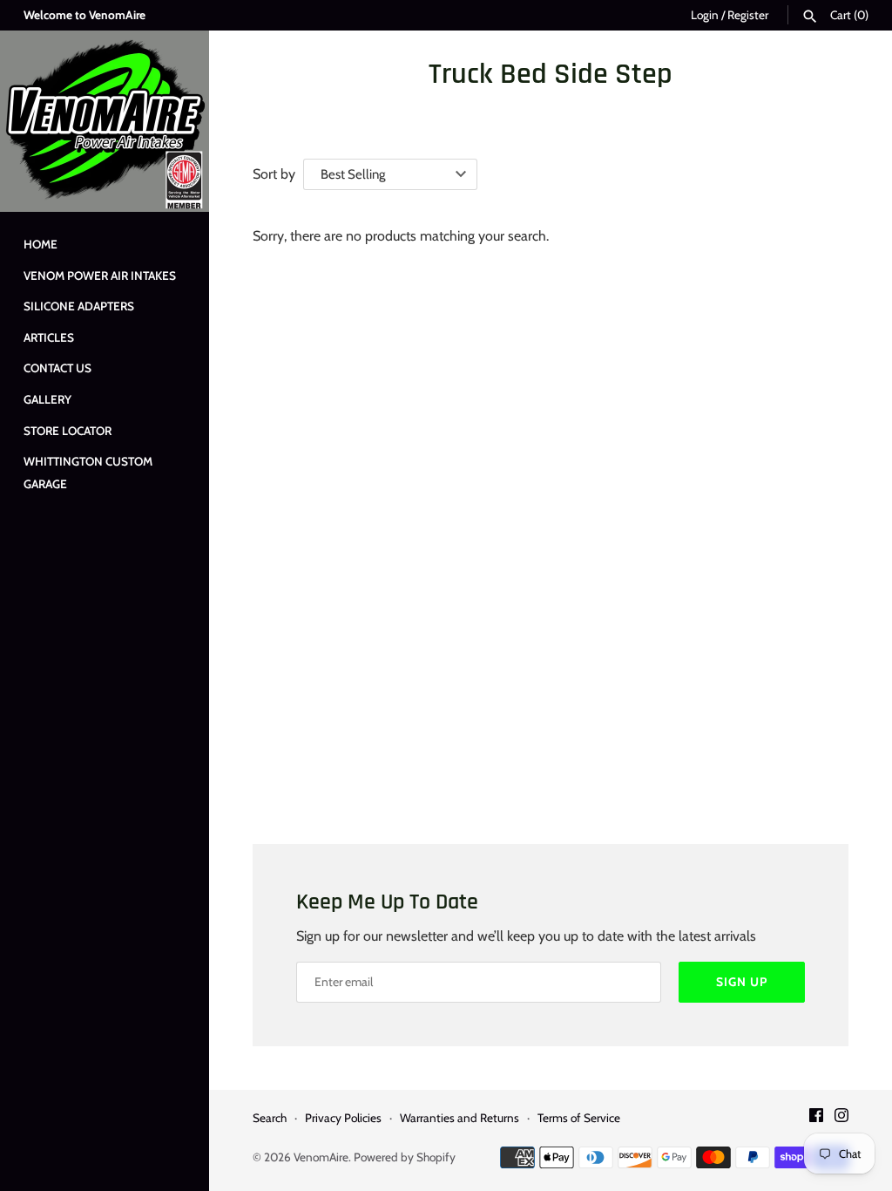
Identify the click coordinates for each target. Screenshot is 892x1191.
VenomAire (321, 1157)
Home (40, 244)
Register (747, 15)
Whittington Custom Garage (88, 472)
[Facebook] (816, 1118)
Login (705, 15)
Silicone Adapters (79, 306)
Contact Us (57, 368)
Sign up (741, 982)
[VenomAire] (104, 121)
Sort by (274, 174)
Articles (49, 337)
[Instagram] (841, 1118)
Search (270, 1118)
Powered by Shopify (405, 1157)
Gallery (47, 399)
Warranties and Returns (459, 1118)
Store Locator (68, 431)
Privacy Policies (343, 1118)
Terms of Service (578, 1118)
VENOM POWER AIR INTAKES (100, 275)
